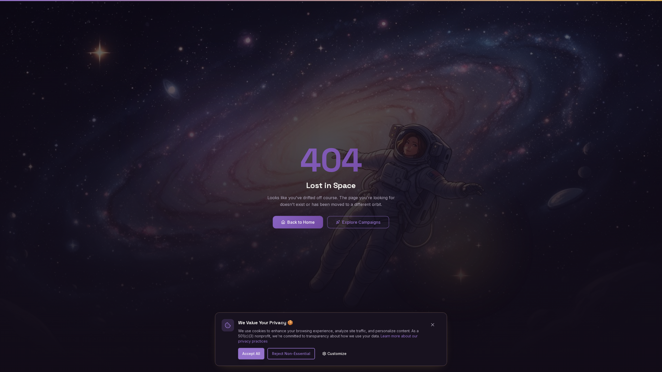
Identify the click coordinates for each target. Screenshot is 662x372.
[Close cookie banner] (434, 324)
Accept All (251, 353)
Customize (337, 353)
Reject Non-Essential (291, 353)
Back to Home (301, 222)
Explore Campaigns (361, 222)
